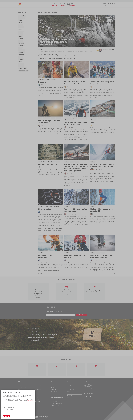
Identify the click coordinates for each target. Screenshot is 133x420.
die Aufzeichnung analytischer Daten (10, 411)
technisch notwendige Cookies (9, 407)
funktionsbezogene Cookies (8, 409)
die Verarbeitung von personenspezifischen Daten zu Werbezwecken (15, 412)
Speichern (7, 416)
